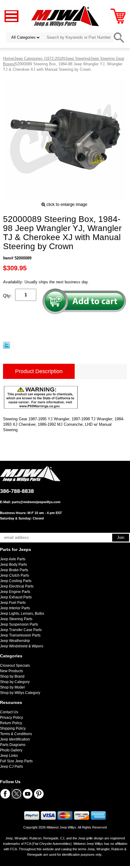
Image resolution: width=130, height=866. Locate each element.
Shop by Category (15, 682)
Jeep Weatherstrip (15, 641)
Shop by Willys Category (20, 693)
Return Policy (11, 723)
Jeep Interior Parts (15, 608)
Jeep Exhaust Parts (16, 597)
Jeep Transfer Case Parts (21, 630)
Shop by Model (12, 687)
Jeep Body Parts (13, 564)
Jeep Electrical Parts (17, 586)
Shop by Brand (12, 676)
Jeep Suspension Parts (19, 624)
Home (8, 58)
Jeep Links (9, 756)
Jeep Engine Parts (15, 592)
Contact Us (9, 712)
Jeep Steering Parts (16, 619)
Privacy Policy (11, 717)
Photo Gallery (11, 750)
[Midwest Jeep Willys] (65, 16)
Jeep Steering (77, 58)
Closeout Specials (15, 665)
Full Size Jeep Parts (16, 761)
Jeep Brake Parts (14, 570)
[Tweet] (6, 347)
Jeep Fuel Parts (13, 603)
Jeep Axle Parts (12, 559)
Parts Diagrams (12, 745)
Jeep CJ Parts (11, 766)
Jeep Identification (15, 739)
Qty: (7, 295)
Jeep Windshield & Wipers (21, 646)
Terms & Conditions (16, 734)
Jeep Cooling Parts (15, 581)
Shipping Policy (13, 728)
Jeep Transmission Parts (20, 635)
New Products (11, 671)
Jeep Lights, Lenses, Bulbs (22, 613)
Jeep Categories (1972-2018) (39, 58)
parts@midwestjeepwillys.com (36, 502)
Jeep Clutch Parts (14, 575)
